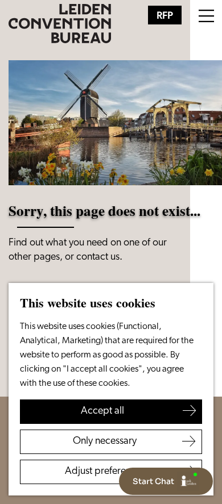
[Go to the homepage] (60, 24)
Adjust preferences (105, 471)
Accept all (102, 411)
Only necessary (105, 441)
